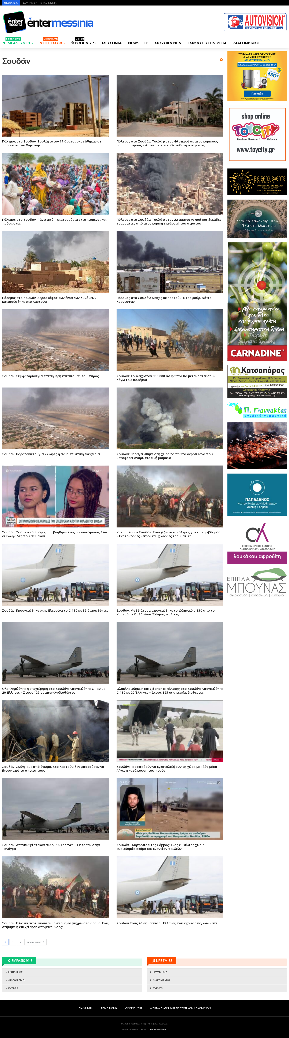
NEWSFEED (138, 43)
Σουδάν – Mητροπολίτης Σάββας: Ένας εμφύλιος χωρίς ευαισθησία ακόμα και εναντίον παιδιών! (160, 847)
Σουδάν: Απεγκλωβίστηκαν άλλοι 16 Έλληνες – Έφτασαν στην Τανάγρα (51, 847)
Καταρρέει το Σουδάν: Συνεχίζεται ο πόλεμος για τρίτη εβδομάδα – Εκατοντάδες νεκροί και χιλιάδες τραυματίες (170, 534)
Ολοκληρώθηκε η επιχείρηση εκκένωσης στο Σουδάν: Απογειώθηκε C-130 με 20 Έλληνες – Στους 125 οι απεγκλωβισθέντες (170, 690)
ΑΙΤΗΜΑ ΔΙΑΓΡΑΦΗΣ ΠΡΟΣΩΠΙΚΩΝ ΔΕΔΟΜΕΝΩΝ (180, 1008)
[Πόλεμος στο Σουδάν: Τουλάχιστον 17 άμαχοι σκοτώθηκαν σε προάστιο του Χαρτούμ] (55, 106)
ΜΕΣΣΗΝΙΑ (112, 43)
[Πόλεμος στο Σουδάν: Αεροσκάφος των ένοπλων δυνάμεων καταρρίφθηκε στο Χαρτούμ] (55, 262)
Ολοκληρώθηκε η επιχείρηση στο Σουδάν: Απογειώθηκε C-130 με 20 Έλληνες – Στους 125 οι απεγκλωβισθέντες (53, 690)
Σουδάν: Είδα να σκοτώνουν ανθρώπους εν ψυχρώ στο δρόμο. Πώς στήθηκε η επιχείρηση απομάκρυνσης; (55, 925)
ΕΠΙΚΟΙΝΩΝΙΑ (48, 2)
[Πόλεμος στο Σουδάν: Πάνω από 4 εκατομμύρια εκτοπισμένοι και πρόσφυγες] (55, 184)
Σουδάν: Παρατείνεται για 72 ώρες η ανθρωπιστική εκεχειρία (51, 454)
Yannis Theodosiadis (156, 1029)
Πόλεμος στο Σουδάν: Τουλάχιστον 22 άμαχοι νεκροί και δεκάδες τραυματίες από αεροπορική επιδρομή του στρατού (169, 221)
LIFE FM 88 (52, 41)
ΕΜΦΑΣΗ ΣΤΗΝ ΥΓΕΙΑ (207, 43)
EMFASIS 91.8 (18, 41)
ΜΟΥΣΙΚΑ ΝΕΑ (168, 43)
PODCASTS (85, 41)
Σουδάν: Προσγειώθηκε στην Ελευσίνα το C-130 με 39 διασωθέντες (55, 610)
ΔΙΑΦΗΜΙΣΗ (30, 2)
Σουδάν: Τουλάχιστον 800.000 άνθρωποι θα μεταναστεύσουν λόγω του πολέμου (166, 378)
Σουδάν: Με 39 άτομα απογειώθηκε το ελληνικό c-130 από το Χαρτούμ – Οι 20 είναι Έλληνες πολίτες (166, 612)
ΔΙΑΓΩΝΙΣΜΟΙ (246, 43)
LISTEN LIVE (15, 972)
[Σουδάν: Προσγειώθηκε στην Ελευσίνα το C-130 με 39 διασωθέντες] (55, 575)
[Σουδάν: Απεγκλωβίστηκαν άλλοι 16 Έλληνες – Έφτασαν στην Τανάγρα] (55, 809)
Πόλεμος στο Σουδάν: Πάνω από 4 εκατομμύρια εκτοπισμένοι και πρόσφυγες (54, 221)
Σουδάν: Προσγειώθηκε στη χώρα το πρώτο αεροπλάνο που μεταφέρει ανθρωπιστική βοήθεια (165, 456)
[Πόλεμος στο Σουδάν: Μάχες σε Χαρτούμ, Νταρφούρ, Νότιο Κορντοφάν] (170, 262)
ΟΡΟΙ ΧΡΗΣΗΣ (133, 1008)
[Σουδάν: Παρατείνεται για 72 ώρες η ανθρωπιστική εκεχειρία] (55, 418)
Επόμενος (34, 942)
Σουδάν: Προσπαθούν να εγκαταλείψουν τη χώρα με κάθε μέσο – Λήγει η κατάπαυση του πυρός (168, 768)
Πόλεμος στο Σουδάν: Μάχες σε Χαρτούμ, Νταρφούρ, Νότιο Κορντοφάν (164, 300)
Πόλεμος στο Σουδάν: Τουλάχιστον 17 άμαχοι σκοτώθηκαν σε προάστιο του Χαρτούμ (51, 143)
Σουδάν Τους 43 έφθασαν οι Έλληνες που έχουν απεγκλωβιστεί (168, 923)
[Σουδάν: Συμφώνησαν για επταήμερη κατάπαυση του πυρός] (55, 340)
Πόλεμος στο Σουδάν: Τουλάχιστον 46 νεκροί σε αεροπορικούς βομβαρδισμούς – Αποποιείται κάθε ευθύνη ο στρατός (167, 143)
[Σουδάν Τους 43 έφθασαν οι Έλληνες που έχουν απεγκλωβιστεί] (170, 887)
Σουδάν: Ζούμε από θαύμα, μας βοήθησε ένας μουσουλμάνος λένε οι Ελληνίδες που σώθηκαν (54, 534)
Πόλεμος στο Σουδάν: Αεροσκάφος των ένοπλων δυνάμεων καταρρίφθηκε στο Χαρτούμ (49, 300)
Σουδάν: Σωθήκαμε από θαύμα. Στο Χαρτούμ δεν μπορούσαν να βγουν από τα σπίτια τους (53, 768)
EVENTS (13, 988)
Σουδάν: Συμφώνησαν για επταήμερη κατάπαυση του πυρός (50, 376)
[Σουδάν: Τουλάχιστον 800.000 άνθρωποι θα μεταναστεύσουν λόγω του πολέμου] (170, 340)
